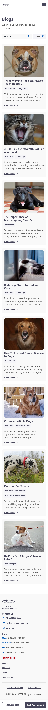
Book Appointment (35, 705)
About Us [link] (6, 667)
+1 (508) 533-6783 (13, 618)
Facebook (10, 628)
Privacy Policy (34, 687)
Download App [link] (8, 677)
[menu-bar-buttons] (44, 4)
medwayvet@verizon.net (17, 623)
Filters (37, 36)
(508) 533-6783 (12, 705)
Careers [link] (5, 672)
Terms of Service (15, 687)
